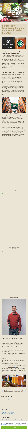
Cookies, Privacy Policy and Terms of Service (11, 424)
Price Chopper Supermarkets (8, 413)
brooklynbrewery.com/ (13, 367)
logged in (9, 399)
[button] (14, 1)
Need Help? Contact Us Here (8, 412)
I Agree (14, 427)
